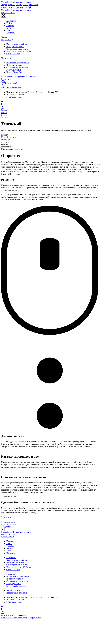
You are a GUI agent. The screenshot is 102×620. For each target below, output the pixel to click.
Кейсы (25, 4)
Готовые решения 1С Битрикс (19, 51)
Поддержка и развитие (25, 77)
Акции (19, 4)
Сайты (5, 117)
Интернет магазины (15, 46)
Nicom (16, 2)
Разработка (6, 40)
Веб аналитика (7, 77)
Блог (8, 30)
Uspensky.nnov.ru (8, 137)
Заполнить (6, 517)
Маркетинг (6, 58)
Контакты (33, 4)
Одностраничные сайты (17, 49)
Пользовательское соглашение (15, 618)
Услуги (4, 4)
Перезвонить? (7, 537)
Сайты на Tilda (13, 54)
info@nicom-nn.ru (14, 97)
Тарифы (11, 4)
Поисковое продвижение (17, 63)
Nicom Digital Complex (16, 72)
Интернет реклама (14, 65)
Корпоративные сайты (16, 44)
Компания (11, 21)
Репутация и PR (13, 70)
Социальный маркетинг (17, 67)
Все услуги (6, 79)
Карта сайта (35, 618)
